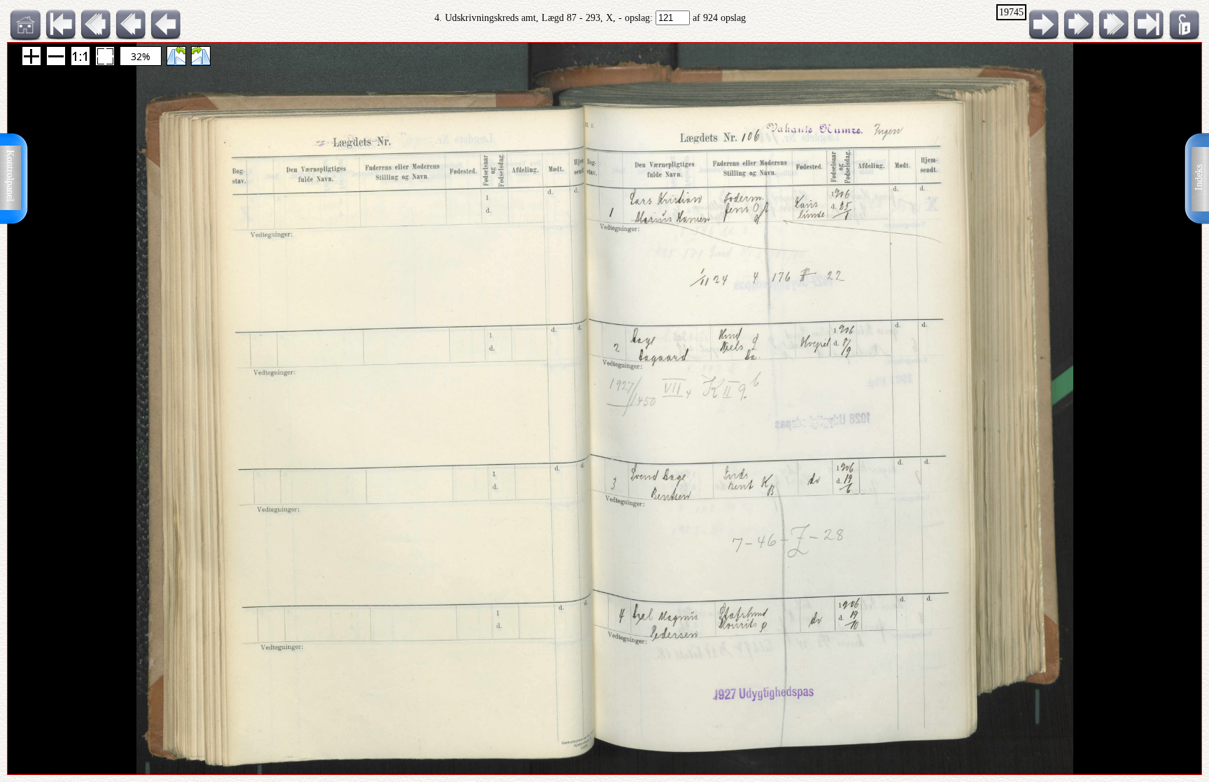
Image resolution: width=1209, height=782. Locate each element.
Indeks (1199, 177)
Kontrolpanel (10, 176)
